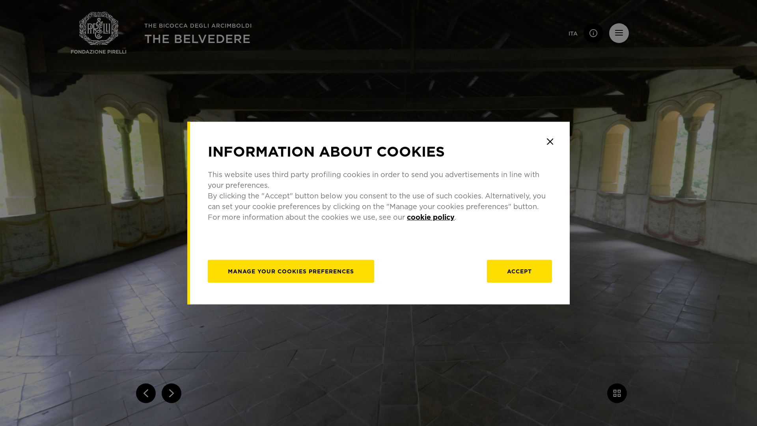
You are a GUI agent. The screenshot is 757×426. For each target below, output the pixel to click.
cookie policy (431, 216)
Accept (519, 271)
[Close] (550, 141)
